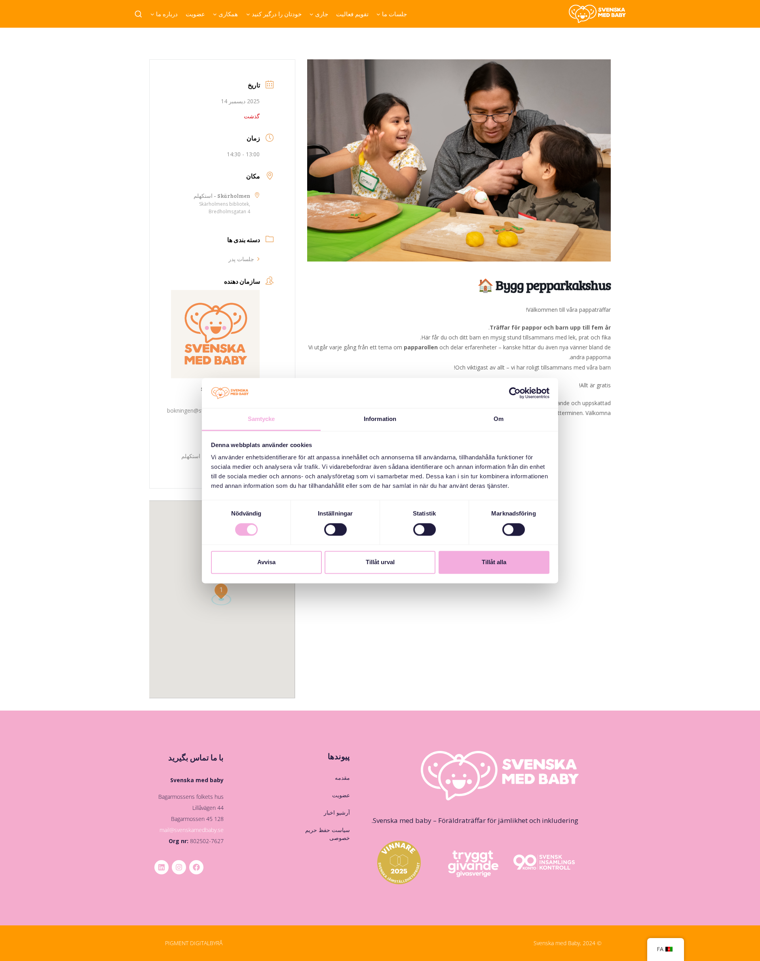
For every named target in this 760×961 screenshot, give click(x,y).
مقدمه (342, 777)
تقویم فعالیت (352, 14)
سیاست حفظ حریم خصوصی (327, 834)
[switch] (335, 529)
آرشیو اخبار (337, 812)
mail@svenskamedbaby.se (192, 830)
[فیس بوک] (196, 867)
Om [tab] (499, 419)
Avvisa (266, 562)
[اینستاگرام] (179, 867)
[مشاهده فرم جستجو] (138, 14)
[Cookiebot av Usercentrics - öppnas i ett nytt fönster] (514, 393)
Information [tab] (380, 419)
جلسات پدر (241, 259)
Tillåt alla (494, 562)
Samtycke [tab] (261, 419)
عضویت (195, 14)
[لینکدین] (161, 867)
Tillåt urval (380, 562)
